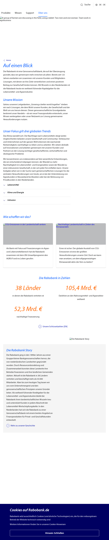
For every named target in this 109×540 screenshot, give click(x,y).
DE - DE (102, 5)
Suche (87, 4)
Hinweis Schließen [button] (54, 533)
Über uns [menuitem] (42, 13)
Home (8, 60)
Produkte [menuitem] (6, 13)
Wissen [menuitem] (18, 13)
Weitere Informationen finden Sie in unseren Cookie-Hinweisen (38, 524)
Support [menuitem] (30, 13)
